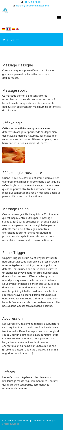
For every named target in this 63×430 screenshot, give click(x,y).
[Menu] (59, 17)
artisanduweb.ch (11, 423)
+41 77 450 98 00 (32, 1)
